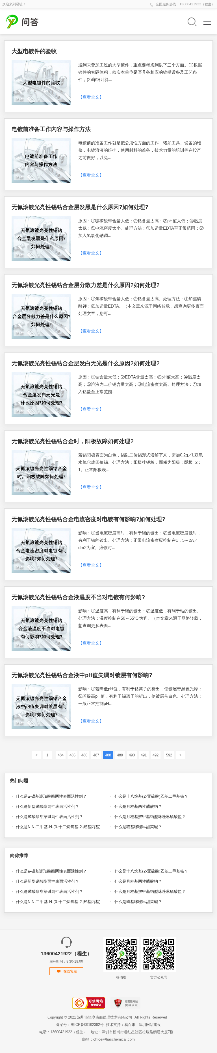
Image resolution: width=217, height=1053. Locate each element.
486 (84, 755)
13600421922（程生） (197, 4)
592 (169, 755)
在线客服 (70, 971)
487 (96, 755)
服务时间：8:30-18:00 (66, 957)
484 (61, 755)
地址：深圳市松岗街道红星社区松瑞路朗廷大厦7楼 (132, 1032)
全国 (159, 4)
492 (156, 755)
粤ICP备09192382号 (87, 1024)
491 (144, 755)
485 (72, 755)
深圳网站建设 (150, 1024)
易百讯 (129, 1024)
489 (120, 755)
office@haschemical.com (114, 1039)
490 (132, 755)
